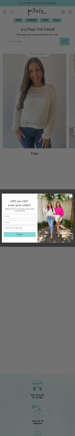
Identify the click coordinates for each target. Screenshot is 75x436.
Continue (19, 234)
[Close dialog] (70, 195)
